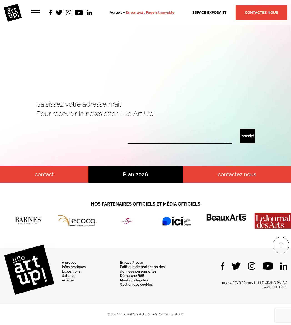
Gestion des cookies (136, 285)
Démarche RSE (132, 276)
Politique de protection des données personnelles (142, 269)
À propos (69, 262)
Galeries (68, 276)
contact (44, 174)
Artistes (68, 280)
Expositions (71, 271)
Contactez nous (261, 12)
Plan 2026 (135, 174)
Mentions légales (134, 280)
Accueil (116, 12)
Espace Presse (131, 262)
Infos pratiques (74, 267)
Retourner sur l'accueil (145, 75)
